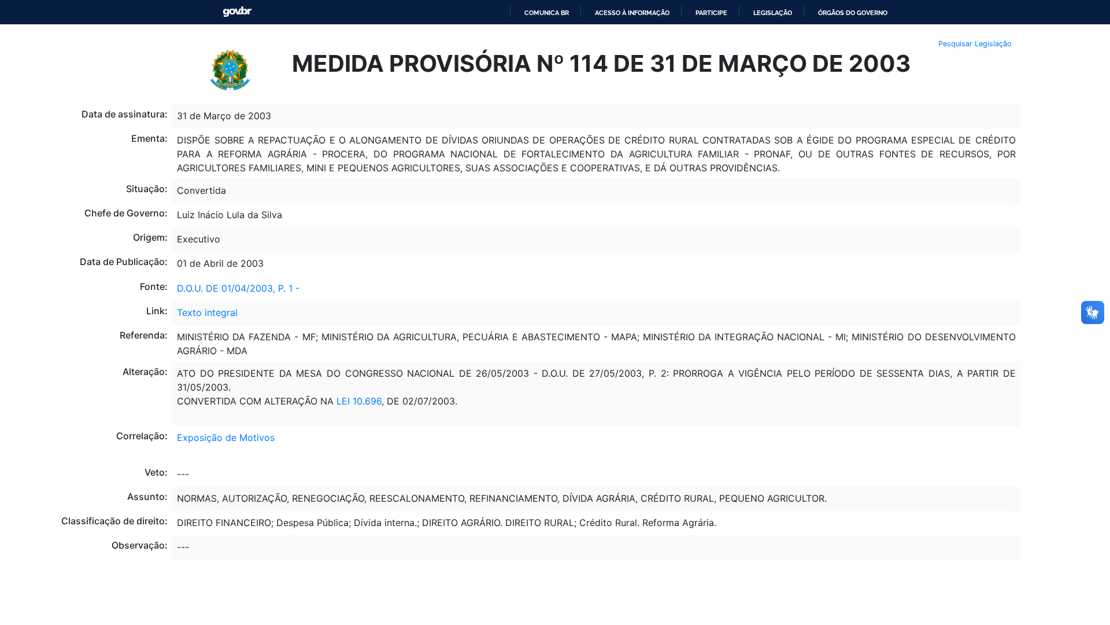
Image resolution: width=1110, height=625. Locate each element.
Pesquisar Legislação (975, 43)
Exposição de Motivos (226, 437)
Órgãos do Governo (852, 13)
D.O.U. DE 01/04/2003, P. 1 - (238, 288)
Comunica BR (546, 13)
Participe (711, 13)
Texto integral (207, 312)
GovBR (237, 11)
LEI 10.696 (359, 401)
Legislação (772, 13)
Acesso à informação (632, 13)
